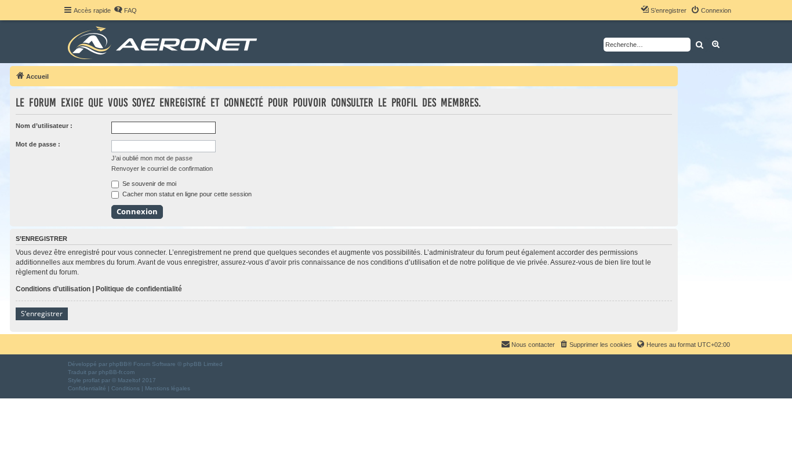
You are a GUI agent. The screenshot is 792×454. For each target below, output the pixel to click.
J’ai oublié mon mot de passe (151, 158)
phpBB (118, 364)
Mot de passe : (38, 144)
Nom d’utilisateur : (44, 125)
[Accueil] (164, 41)
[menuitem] (125, 10)
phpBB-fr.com (117, 372)
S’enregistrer (42, 313)
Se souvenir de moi (148, 183)
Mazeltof (129, 380)
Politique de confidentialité (139, 289)
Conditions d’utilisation (53, 289)
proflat (91, 380)
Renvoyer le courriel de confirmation (162, 168)
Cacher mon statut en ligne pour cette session (186, 194)
